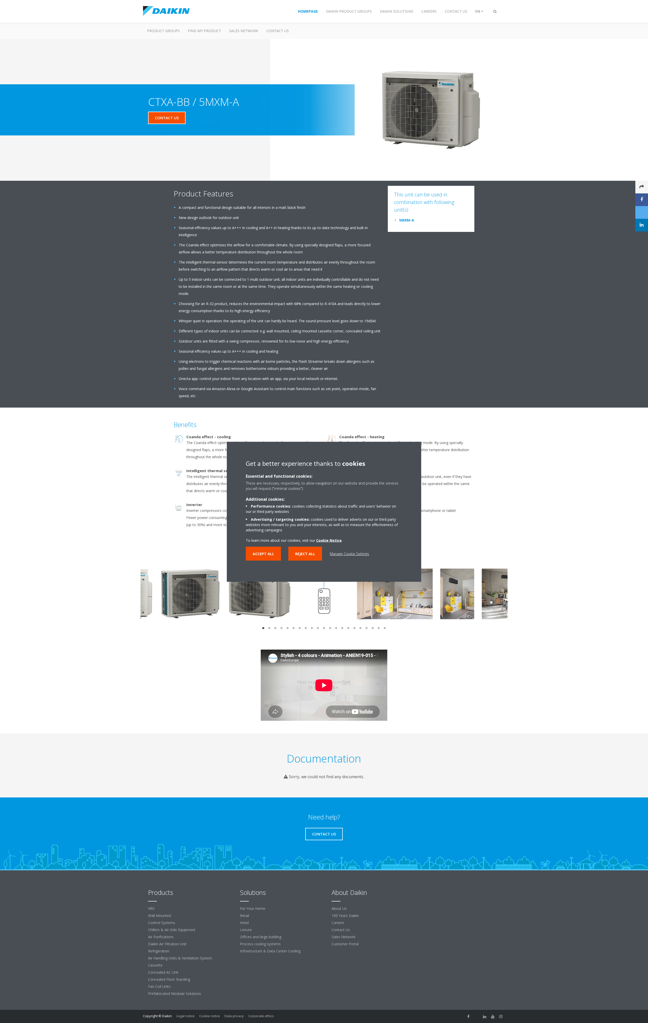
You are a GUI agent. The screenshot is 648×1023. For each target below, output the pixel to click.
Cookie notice (209, 1016)
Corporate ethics (261, 1016)
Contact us (277, 30)
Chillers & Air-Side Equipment (171, 929)
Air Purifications (161, 936)
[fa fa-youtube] (493, 1016)
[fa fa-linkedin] (485, 1016)
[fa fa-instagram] (501, 1016)
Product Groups (163, 30)
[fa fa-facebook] (468, 1016)
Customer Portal (345, 943)
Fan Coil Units (159, 986)
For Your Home (252, 908)
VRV (151, 908)
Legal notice (185, 1016)
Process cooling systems (260, 943)
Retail (244, 915)
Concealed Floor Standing (169, 979)
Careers (338, 922)
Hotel (244, 922)
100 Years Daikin (345, 915)
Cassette (155, 965)
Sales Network (243, 30)
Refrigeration (158, 951)
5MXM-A (406, 220)
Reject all (305, 553)
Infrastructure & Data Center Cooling (270, 951)
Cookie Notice (329, 540)
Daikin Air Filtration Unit (167, 943)
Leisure (246, 929)
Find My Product (204, 30)
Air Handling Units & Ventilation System (180, 958)
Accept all (263, 553)
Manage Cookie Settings (349, 553)
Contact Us (341, 929)
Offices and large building (260, 936)
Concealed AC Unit (163, 972)
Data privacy (234, 1016)
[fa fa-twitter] (477, 1016)
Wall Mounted (159, 915)
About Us (339, 908)
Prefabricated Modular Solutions (174, 993)
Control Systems (161, 922)
